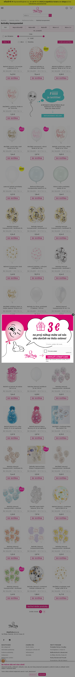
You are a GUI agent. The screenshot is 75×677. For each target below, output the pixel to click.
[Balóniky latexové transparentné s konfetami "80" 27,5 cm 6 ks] (12, 583)
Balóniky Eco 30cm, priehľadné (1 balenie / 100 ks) (37, 307)
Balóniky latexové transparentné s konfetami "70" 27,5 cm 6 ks (61, 548)
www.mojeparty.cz (12, 669)
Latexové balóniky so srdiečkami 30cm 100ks (37, 67)
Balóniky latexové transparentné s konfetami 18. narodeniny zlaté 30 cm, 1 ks (61, 228)
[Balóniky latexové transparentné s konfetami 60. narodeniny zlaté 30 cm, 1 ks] (12, 223)
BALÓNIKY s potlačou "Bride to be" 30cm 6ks (13, 107)
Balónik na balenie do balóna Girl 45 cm (12, 387)
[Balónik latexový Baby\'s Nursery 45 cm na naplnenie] (37, 423)
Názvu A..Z (56, 27)
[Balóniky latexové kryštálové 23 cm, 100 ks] (37, 383)
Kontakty (28, 655)
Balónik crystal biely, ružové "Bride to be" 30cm (61, 147)
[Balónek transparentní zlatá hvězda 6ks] (12, 263)
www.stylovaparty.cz (56, 672)
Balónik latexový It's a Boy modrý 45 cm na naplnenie (12, 427)
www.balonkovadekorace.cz (20, 672)
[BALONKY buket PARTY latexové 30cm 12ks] (37, 503)
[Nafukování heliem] (45, 103)
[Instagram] (10, 640)
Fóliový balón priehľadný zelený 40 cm (61, 187)
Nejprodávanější (17, 27)
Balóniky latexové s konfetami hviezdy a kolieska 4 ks (37, 587)
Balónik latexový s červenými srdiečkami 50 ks (12, 67)
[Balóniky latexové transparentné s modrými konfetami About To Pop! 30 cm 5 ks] (12, 503)
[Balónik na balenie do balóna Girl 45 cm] (12, 383)
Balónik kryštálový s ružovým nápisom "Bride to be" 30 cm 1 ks (61, 68)
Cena (30, 34)
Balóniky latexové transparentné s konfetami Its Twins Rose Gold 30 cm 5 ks (13, 468)
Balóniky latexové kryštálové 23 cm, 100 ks (37, 387)
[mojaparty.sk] (13, 625)
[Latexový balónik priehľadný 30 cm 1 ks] (12, 183)
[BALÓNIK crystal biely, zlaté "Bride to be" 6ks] (12, 143)
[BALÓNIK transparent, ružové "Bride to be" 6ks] (37, 143)
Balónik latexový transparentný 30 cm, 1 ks (61, 307)
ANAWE (58, 676)
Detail (18, 71)
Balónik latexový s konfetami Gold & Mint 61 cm (61, 507)
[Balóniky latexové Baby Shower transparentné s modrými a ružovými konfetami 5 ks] (37, 463)
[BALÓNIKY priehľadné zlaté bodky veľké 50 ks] (61, 583)
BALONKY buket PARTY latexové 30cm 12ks (37, 507)
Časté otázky (30, 647)
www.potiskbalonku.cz (40, 672)
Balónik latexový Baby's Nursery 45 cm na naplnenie (37, 427)
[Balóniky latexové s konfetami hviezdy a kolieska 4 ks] (37, 583)
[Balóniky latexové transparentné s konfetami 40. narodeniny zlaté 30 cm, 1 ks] (37, 223)
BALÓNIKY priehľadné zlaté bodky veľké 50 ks (61, 587)
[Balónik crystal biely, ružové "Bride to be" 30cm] (61, 143)
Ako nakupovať (5, 647)
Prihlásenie (66, 8)
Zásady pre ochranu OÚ (33, 649)
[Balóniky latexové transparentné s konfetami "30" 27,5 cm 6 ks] (12, 543)
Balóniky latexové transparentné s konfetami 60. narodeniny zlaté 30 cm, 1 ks (13, 228)
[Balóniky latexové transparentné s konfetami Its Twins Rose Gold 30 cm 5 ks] (12, 463)
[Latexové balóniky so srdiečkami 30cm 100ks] (37, 63)
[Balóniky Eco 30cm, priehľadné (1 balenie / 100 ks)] (37, 303)
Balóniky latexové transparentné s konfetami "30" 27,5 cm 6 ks (12, 548)
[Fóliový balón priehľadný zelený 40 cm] (61, 183)
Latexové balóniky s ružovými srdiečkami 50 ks (37, 267)
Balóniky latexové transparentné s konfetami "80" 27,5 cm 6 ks (12, 588)
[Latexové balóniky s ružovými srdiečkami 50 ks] (37, 263)
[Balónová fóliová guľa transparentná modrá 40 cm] (37, 183)
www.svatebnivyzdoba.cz (43, 669)
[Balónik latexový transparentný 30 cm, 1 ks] (61, 303)
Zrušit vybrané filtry (65, 42)
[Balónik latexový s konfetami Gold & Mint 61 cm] (61, 503)
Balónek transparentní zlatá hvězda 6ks (13, 267)
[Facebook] (3, 640)
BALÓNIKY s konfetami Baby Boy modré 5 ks (61, 427)
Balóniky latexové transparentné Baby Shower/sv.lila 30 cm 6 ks (37, 548)
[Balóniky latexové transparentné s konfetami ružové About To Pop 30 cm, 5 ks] (61, 383)
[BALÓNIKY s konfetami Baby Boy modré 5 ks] (61, 423)
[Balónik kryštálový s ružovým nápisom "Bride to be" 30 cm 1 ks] (61, 63)
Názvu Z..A (68, 27)
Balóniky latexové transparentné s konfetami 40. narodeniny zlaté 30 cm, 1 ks (37, 228)
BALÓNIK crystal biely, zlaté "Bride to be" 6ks (13, 147)
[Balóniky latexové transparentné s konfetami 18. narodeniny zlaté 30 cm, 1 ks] (61, 223)
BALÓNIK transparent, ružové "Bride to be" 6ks (37, 147)
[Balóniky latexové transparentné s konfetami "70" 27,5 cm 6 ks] (61, 543)
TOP (5, 27)
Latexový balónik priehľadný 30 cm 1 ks (12, 187)
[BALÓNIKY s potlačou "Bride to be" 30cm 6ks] (12, 103)
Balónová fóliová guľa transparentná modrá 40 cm (37, 187)
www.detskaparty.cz (61, 669)
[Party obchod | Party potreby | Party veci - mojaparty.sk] (37, 10)
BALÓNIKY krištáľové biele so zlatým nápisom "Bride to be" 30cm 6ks (12, 308)
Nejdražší (44, 27)
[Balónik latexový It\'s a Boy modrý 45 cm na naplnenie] (12, 423)
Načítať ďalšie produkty (37, 606)
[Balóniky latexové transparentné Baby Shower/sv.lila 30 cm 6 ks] (37, 543)
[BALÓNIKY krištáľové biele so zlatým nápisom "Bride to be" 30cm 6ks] (12, 303)
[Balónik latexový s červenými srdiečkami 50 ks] (12, 63)
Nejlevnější (32, 27)
